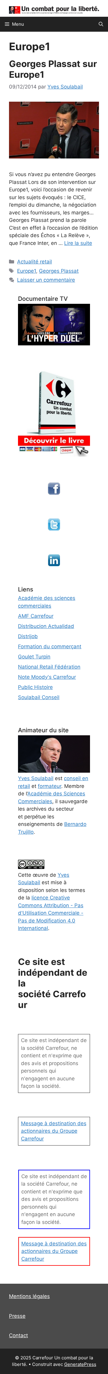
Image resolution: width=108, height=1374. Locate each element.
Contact (18, 1335)
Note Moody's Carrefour (47, 677)
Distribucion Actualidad (46, 626)
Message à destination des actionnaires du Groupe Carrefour (53, 1131)
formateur (49, 786)
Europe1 (26, 271)
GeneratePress (80, 1364)
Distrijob (28, 636)
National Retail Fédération (49, 667)
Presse (17, 1316)
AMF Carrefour (35, 616)
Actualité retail (34, 262)
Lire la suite (78, 243)
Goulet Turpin (34, 657)
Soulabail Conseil (38, 697)
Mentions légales (29, 1296)
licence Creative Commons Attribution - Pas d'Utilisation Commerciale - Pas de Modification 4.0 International (50, 913)
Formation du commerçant (49, 646)
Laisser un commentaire (46, 280)
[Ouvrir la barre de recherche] (101, 24)
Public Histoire (35, 687)
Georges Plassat (59, 271)
